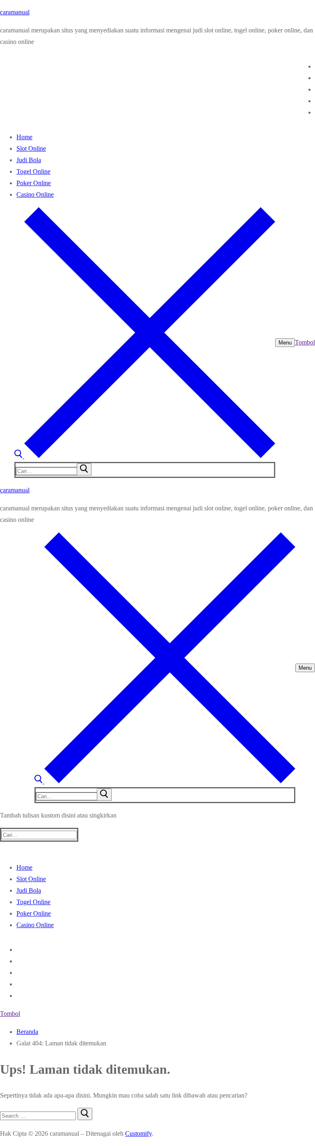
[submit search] (84, 469)
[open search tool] (144, 455)
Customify (138, 1133)
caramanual (15, 12)
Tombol (305, 342)
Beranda (27, 1031)
